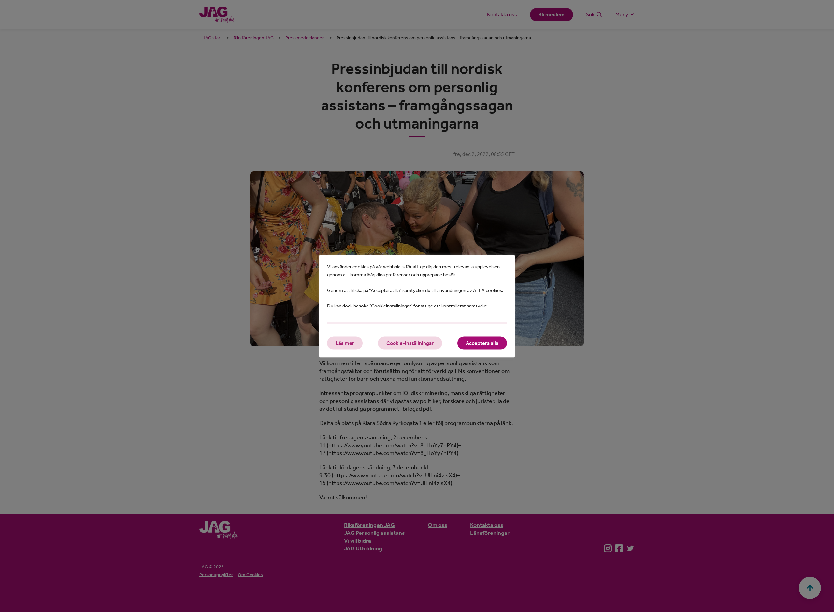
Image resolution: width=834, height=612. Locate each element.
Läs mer (345, 343)
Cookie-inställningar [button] (410, 343)
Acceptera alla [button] (482, 343)
